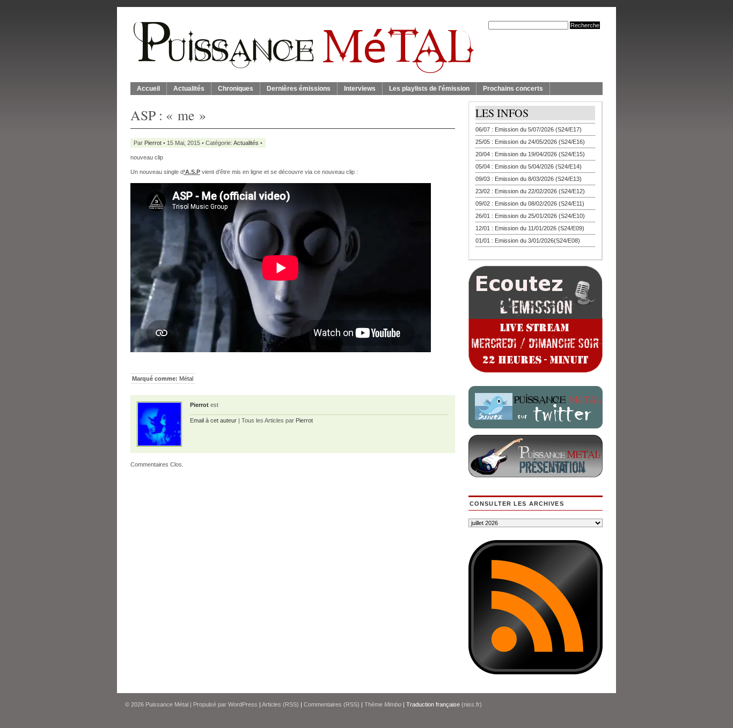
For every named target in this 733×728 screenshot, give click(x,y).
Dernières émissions (299, 88)
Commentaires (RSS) (332, 704)
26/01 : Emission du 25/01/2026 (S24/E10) (530, 216)
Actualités (188, 88)
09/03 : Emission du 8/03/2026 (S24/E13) (528, 179)
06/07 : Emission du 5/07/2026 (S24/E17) (528, 129)
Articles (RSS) (280, 704)
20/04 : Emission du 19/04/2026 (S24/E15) (530, 154)
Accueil (148, 88)
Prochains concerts (513, 88)
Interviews (360, 88)
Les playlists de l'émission (429, 88)
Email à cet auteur (213, 420)
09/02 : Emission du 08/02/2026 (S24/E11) (529, 203)
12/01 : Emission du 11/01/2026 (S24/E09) (529, 228)
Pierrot (153, 143)
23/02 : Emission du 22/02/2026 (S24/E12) (530, 191)
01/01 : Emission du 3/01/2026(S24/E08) (527, 240)
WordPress (243, 704)
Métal (186, 378)
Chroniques (235, 88)
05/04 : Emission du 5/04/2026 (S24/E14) (528, 166)
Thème (382, 704)
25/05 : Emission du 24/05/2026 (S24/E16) (530, 142)
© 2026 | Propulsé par (176, 704)
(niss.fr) (471, 704)
